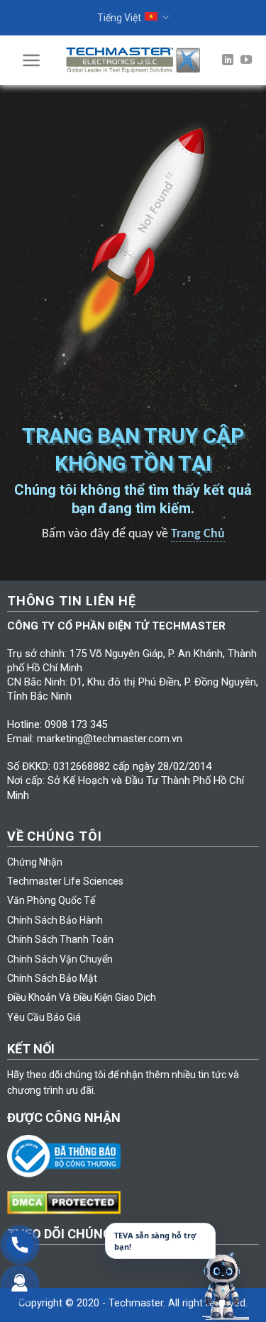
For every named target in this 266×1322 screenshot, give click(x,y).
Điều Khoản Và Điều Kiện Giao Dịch (81, 997)
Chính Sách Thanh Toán (60, 939)
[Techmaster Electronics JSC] (133, 59)
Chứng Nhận (34, 862)
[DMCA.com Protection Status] (67, 1201)
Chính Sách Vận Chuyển (60, 959)
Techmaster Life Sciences (65, 881)
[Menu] (31, 60)
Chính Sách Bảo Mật (52, 978)
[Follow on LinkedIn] (227, 60)
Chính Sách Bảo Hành (55, 920)
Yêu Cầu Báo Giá (44, 1017)
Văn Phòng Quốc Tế (51, 900)
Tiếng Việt (119, 17)
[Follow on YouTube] (246, 60)
